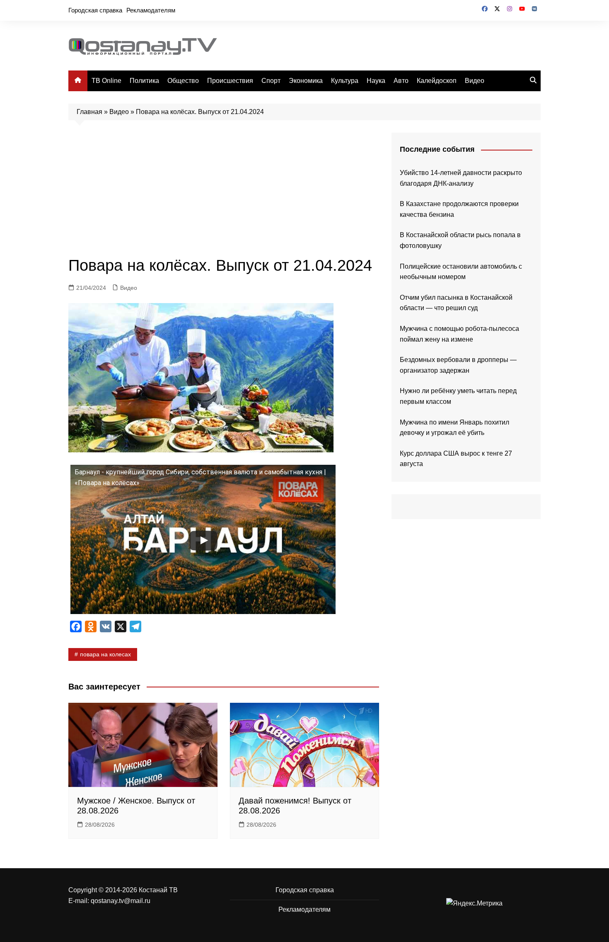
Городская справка (95, 10)
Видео (474, 80)
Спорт (270, 80)
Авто (401, 80)
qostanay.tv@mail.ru (120, 900)
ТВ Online (106, 80)
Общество (183, 80)
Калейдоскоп (437, 80)
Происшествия (230, 80)
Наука (376, 80)
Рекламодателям (150, 10)
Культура (344, 80)
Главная (89, 111)
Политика (144, 80)
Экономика (306, 80)
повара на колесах (105, 654)
